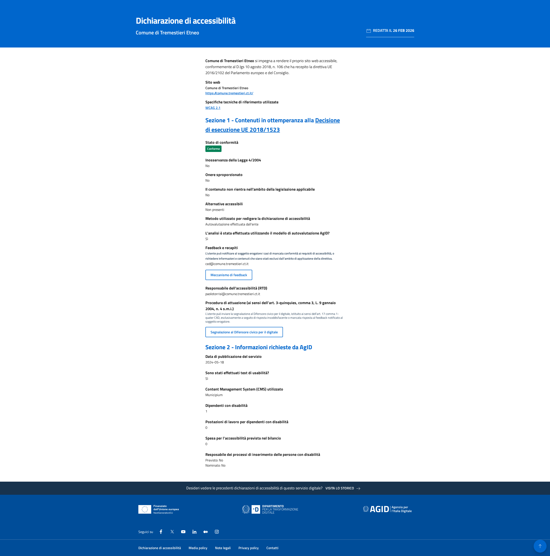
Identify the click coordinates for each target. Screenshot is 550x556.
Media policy (198, 547)
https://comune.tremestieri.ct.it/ (229, 93)
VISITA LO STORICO (339, 488)
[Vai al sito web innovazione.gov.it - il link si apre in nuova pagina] (271, 509)
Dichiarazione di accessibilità (159, 547)
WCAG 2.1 (212, 107)
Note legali (223, 547)
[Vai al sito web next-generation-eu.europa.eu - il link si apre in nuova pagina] (158, 509)
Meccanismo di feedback (229, 274)
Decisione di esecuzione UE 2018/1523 (272, 124)
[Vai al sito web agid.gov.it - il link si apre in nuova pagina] (387, 509)
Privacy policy (248, 547)
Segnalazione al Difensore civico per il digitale (244, 332)
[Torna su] (540, 546)
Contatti (272, 547)
